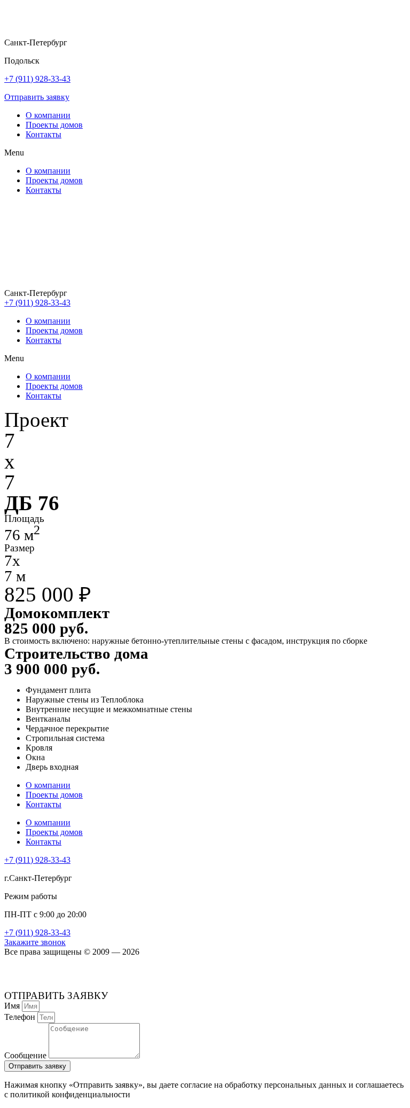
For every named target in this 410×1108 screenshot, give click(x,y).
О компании (48, 115)
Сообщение (26, 1055)
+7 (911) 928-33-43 (37, 78)
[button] (36, 97)
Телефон (20, 1016)
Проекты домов (54, 124)
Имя (13, 1005)
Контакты (43, 134)
